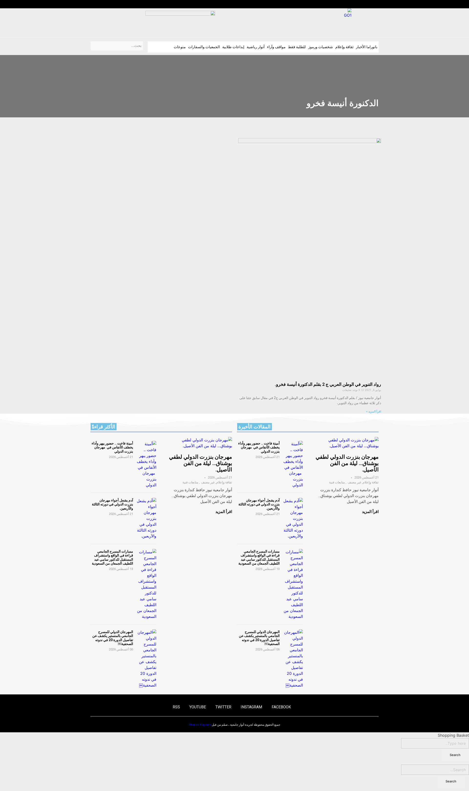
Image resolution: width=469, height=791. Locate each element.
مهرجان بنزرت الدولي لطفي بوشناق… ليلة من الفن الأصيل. (347, 463)
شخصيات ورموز (320, 47)
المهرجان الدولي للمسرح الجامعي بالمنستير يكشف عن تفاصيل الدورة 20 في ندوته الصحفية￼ (259, 638)
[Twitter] (111, 4)
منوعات (180, 47)
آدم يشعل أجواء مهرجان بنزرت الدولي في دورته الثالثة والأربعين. (259, 504)
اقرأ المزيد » (373, 411)
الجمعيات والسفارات (204, 47)
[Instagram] (120, 4)
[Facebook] (130, 4)
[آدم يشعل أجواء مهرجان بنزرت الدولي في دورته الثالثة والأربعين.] (293, 518)
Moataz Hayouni (200, 724)
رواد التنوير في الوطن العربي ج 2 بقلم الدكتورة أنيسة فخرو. (328, 384)
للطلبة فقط (297, 47)
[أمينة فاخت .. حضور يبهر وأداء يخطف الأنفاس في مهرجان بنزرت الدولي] (293, 464)
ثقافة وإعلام (344, 47)
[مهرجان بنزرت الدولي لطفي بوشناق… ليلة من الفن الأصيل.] (346, 443)
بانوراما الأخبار (366, 47)
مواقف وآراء (276, 47)
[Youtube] (101, 4)
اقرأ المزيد (370, 511)
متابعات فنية (337, 482)
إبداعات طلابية (233, 47)
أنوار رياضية (256, 47)
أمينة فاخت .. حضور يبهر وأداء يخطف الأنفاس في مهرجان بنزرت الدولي (259, 447)
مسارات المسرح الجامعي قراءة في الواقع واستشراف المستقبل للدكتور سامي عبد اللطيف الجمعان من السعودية (259, 557)
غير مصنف (354, 482)
